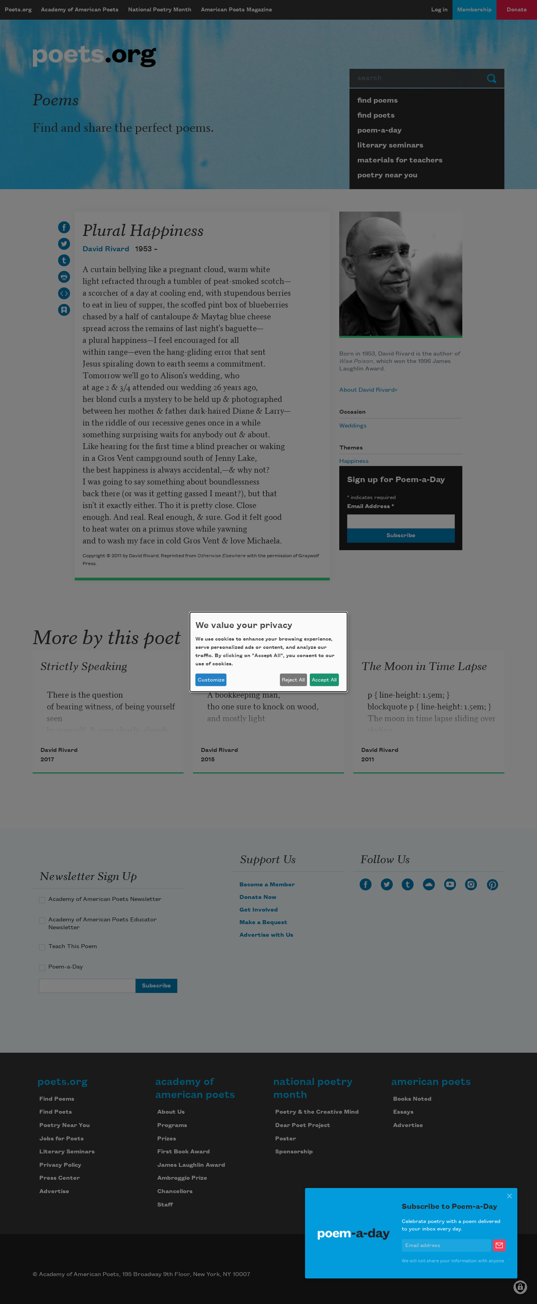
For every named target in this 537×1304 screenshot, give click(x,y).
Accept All (324, 680)
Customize (211, 680)
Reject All (293, 680)
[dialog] (268, 652)
